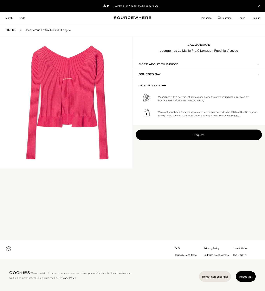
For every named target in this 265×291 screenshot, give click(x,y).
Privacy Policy (212, 248)
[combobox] (9, 18)
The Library (239, 254)
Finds (22, 17)
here (236, 115)
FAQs (177, 248)
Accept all (245, 276)
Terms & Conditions (186, 254)
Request (199, 134)
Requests (206, 17)
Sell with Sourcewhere (216, 254)
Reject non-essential (215, 276)
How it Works (240, 248)
